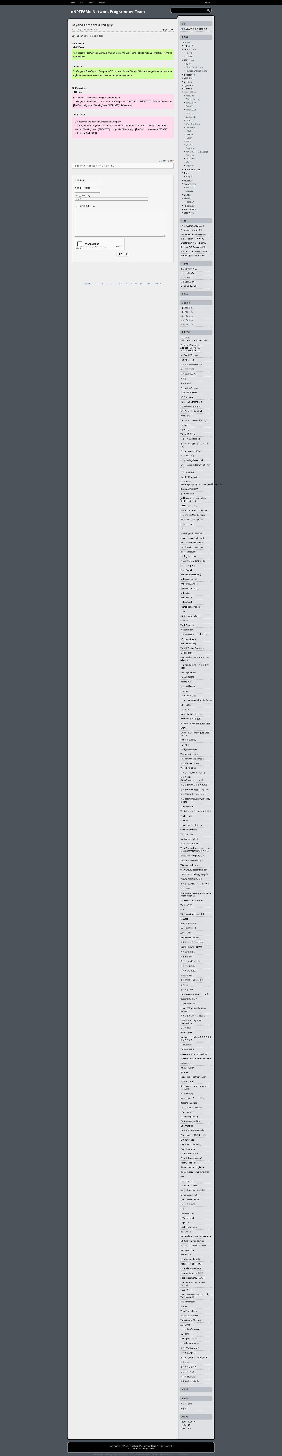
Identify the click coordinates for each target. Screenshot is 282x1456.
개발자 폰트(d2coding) (190, 438)
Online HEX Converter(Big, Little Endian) (194, 734)
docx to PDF (185, 681)
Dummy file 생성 (187, 686)
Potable (190, 201)
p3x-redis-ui (185, 1254)
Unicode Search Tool (189, 763)
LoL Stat (184, 918)
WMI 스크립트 (193, 123)
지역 (82, 2)
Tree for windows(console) (192, 758)
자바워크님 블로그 (188, 970)
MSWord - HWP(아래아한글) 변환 (195, 723)
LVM (182, 528)
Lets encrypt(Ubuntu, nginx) (192, 515)
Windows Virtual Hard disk (192, 914)
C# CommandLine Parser (191, 1107)
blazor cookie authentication (193, 1077)
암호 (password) (82, 187)
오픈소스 (190, 165)
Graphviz (191, 148)
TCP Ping (184, 744)
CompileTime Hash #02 (191, 1158)
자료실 (188, 198)
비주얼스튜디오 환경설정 (197, 151)
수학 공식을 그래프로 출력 (192, 980)
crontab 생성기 (187, 677)
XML (188, 130)
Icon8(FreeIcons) (188, 643)
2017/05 (187, 320)
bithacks (184, 1072)
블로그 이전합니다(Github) (192, 238)
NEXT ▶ (158, 284)
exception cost (187, 1181)
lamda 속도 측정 (187, 1204)
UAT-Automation (188, 1301)
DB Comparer (186, 397)
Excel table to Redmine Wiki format (196, 700)
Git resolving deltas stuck (191, 460)
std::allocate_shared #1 (191, 1259)
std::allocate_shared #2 (191, 1263)
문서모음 (191, 102)
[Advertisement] (123, 148)
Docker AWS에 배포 (189, 489)
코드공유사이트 (187, 1371)
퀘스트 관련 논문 (187, 1376)
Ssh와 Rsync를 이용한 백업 (192, 533)
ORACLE (190, 191)
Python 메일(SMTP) (189, 583)
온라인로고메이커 (188, 1352)
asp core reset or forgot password (195, 1058)
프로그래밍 (77, 29)
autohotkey (185, 1063)
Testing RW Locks (188, 556)
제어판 (207, 2)
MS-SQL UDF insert (189, 355)
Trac (186, 173)
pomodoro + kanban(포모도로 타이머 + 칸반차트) (196, 1038)
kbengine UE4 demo (189, 1199)
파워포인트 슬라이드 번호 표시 (193, 1015)
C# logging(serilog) (189, 1116)
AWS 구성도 (185, 932)
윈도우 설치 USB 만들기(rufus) (194, 784)
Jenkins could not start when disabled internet (193, 499)
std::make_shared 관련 (190, 1268)
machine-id (185, 1231)
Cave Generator (187, 1149)
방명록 (102, 2)
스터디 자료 (190, 49)
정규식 (189, 134)
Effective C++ (192, 99)
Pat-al (187, 1455)
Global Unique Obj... (189, 285)
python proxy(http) (188, 579)
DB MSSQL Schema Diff (191, 401)
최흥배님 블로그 (187, 975)
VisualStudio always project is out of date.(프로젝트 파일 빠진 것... (195, 849)
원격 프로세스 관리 (188, 373)
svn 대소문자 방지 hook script (193, 634)
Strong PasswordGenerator (192, 1277)
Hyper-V (188, 85)
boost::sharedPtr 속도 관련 (192, 1098)
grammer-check (187, 493)
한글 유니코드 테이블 (189, 1381)
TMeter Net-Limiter (189, 754)
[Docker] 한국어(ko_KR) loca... (193, 255)
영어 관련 (189, 213)
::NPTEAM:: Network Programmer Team (108, 11)
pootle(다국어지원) (188, 928)
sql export (184, 425)
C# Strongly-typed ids (190, 1121)
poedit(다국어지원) (188, 923)
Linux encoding (187, 524)
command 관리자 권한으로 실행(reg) (194, 666)
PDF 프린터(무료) (188, 740)
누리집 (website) (82, 195)
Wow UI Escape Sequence (192, 648)
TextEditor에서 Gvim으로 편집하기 (195, 811)
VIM (188, 162)
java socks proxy (187, 565)
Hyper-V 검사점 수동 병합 (191, 900)
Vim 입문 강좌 (186, 834)
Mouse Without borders (191, 714)
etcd (182, 1176)
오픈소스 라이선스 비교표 (191, 942)
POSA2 (190, 56)
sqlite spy (184, 429)
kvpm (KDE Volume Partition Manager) (193, 1009)
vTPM (183, 909)
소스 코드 (192, 113)
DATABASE (190, 184)
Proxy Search (186, 570)
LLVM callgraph (187, 1218)
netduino (190, 95)
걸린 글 (162, 160)
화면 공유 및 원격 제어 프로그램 (194, 794)
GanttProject (186, 1032)
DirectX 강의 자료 (194, 67)
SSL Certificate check (189, 616)
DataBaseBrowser (188, 392)
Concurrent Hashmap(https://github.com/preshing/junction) (196, 483)
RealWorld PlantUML (189, 937)
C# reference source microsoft (194, 994)
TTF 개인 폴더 (191, 209)
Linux (187, 194)
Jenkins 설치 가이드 (189, 505)
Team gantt (185, 1044)
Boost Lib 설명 (186, 1093)
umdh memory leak (189, 839)
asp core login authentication (193, 1054)
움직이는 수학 (186, 989)
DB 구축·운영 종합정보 (190, 406)
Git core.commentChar (190, 451)
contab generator (188, 672)
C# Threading (186, 1125)
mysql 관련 (185, 415)
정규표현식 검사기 (188, 1367)
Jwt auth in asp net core (191, 1195)
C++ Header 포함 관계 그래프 (193, 1135)
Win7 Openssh (187, 625)
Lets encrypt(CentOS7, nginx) (193, 510)
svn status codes (188, 629)
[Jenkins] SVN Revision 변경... (193, 247)
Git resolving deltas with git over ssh (195, 466)
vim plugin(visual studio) (191, 825)
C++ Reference (187, 1139)
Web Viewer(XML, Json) (190, 1320)
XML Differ (185, 1324)
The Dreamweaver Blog (122, 1455)
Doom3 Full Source (189, 1162)
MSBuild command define (192, 1241)
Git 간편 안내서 (187, 472)
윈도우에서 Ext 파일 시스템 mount (195, 789)
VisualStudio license (189, 1315)
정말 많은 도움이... (188, 281)
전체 (186, 42)
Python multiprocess (189, 588)
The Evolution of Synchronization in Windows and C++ (196, 1296)
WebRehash (145, 1455)
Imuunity (190, 127)
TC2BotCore (186, 1289)
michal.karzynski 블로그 (191, 947)
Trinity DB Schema (188, 434)
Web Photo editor (188, 768)
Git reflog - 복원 (187, 455)
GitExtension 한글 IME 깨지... (194, 242)
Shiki (164, 1455)
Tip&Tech (189, 74)
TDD (188, 63)
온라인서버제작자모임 (190, 961)
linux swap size (187, 1213)
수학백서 (184, 984)
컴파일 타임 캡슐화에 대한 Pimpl (194, 883)
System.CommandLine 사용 (192, 225)
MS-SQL (191, 187)
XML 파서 (184, 1334)
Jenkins (188, 88)
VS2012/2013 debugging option (194, 874)
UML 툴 (183, 1306)
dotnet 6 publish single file (192, 1167)
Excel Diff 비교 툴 (188, 695)
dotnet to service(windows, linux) (195, 1172)
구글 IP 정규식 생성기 (189, 1348)
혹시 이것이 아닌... (188, 268)
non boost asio (187, 1250)
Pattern (190, 155)
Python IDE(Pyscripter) (190, 574)
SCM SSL (184, 611)
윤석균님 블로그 (187, 966)
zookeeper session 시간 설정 (193, 234)
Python (190, 138)
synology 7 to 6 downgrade (192, 561)
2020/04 (187, 312)
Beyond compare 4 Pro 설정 (92, 25)
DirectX (190, 120)
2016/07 (187, 324)
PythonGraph (186, 602)
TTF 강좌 (189, 60)
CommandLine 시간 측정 (191, 230)
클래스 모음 (192, 109)
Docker (188, 81)
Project (188, 45)
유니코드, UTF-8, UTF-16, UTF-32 (195, 1357)
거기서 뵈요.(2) (187, 273)
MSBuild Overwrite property (193, 1245)
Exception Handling (189, 1185)
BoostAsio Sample (188, 1103)
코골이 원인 (185, 1027)
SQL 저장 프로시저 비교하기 (192, 364)
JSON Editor (185, 705)
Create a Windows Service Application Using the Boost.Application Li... (192, 348)
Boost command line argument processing (194, 1087)
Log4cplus (185, 1222)
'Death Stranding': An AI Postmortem (191, 1022)
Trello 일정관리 (187, 1049)
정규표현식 (185, 1362)
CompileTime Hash (189, 1153)
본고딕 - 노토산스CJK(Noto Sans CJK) (194, 445)
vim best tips (186, 816)
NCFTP (183, 728)
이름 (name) (80, 180)
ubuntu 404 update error (191, 542)
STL (188, 141)
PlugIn (189, 176)
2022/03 (187, 308)
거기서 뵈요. (185, 277)
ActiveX (190, 106)
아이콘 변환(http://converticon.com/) (191, 779)
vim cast (184, 820)
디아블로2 (189, 205)
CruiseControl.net (192, 169)
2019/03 (187, 316)
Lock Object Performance (191, 547)
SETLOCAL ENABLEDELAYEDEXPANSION (193, 339)
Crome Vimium (187, 806)
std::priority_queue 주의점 (192, 1273)
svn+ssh (184, 620)
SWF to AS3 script (188, 639)
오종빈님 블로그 (187, 956)
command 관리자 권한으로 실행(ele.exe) (194, 659)
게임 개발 (189, 78)
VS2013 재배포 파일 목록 (191, 879)
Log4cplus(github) (188, 1227)
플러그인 (190, 116)
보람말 (91, 2)
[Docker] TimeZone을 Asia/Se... (194, 251)
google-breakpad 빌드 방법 (192, 1190)
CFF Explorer (186, 652)
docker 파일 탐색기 (188, 999)
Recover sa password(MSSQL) (194, 420)
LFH (182, 1208)
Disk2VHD (185, 888)
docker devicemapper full (192, 519)
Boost (189, 144)
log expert (185, 709)
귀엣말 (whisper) (87, 206)
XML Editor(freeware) (190, 1329)
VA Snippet (191, 158)
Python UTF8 (186, 597)
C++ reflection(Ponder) (190, 1144)
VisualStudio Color (188, 1311)
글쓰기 (185, 1408)
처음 (73, 2)
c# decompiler (187, 1112)
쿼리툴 (183, 378)
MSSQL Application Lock (191, 411)
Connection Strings (189, 388)
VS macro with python (190, 865)
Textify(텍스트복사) (188, 749)
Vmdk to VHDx (186, 905)
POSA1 (190, 53)
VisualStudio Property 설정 (192, 855)
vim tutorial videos (188, 829)
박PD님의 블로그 (187, 951)
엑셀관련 (188, 180)
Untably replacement (190, 843)
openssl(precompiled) (190, 606)
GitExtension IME (188, 1003)
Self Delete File (187, 359)
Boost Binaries (187, 1081)
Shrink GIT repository (190, 477)
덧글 (171, 160)
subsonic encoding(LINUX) (192, 538)
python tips (185, 593)
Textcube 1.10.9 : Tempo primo (141, 1448)
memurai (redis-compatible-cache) (196, 1236)
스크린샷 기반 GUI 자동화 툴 (193, 772)
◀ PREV (87, 284)
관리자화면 (187, 1403)
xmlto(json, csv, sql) (189, 1338)
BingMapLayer (187, 1067)
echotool (184, 691)
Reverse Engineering (196, 70)
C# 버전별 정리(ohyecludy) (192, 1130)
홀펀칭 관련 (185, 383)
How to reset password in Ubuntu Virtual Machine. (195, 894)
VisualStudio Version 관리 (191, 860)
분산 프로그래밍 (187, 369)
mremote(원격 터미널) (190, 718)
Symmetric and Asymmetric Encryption (193, 1284)
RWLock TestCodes (188, 551)
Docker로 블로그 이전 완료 (195, 29)
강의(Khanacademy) (189, 1343)
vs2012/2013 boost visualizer (193, 869)
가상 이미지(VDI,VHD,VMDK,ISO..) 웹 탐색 (195, 800)
